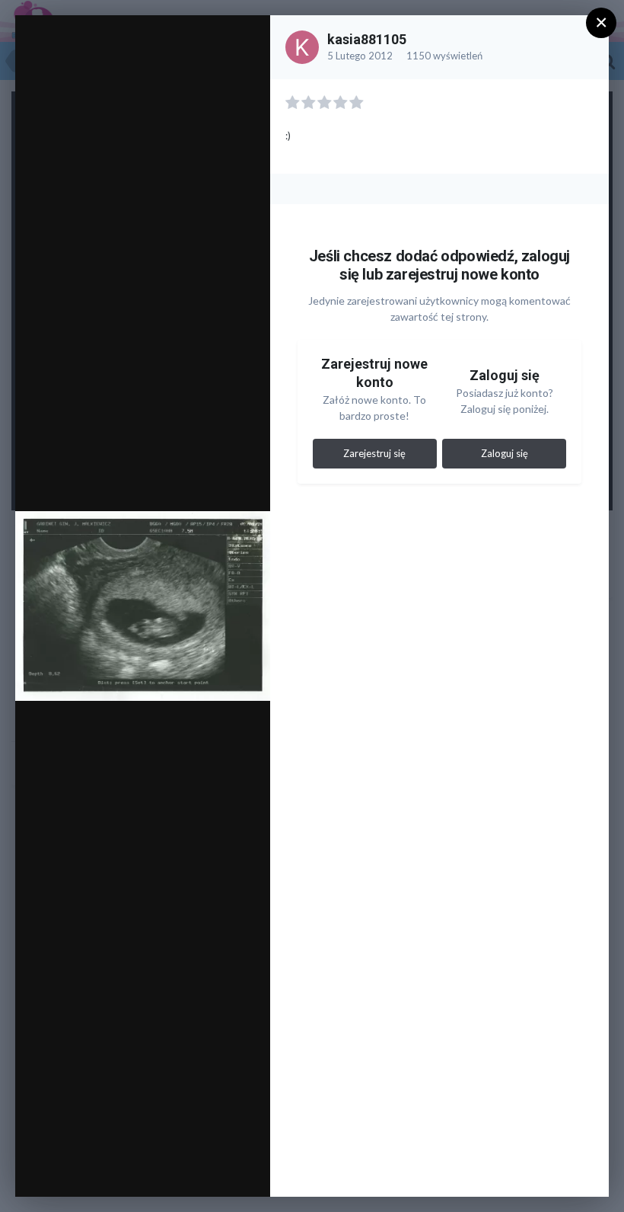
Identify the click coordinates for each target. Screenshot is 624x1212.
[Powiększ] (244, 43)
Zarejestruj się (374, 453)
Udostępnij (209, 1169)
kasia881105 (366, 39)
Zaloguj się (504, 453)
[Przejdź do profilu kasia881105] (302, 47)
